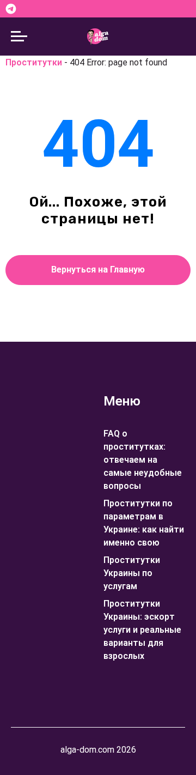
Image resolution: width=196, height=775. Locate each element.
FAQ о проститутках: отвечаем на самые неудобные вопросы (142, 459)
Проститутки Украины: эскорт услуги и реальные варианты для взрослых (142, 629)
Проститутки (33, 62)
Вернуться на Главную (98, 269)
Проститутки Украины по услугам (131, 573)
